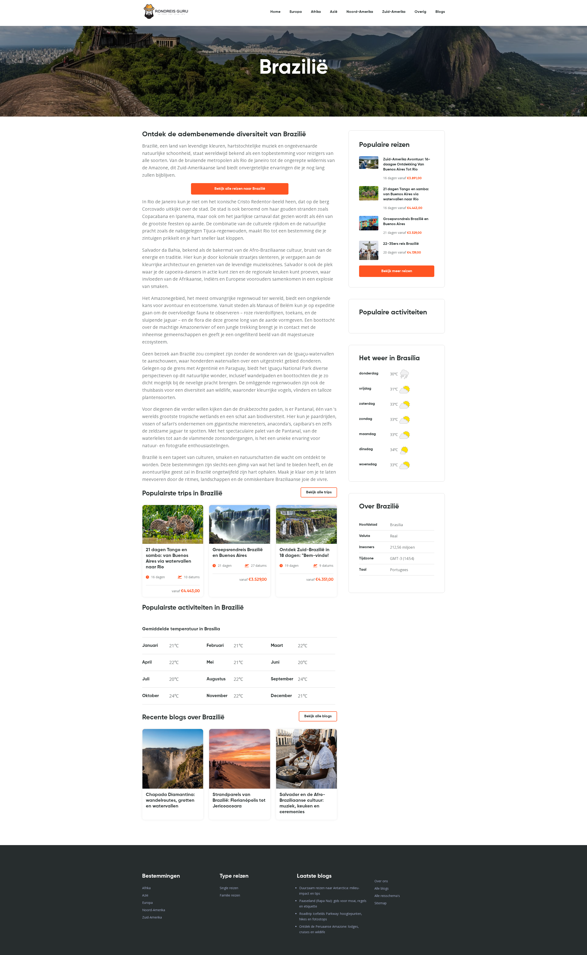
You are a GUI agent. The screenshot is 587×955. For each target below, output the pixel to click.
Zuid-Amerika (393, 12)
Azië (333, 12)
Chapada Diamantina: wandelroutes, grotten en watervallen (170, 801)
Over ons (381, 881)
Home (275, 12)
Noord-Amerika (359, 12)
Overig (420, 12)
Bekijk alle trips (319, 492)
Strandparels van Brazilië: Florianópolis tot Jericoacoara (239, 801)
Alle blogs (381, 888)
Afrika (316, 12)
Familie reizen (230, 895)
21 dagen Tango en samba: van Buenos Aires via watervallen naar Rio (406, 194)
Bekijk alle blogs (318, 716)
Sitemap (380, 903)
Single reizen (229, 888)
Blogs (440, 12)
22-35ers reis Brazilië (401, 244)
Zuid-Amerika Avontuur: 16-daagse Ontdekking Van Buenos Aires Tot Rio (406, 164)
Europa (296, 12)
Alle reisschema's (387, 896)
